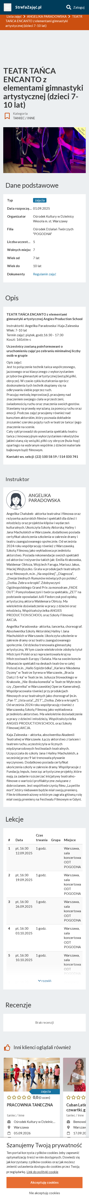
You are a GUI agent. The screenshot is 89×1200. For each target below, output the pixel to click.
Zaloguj (78, 7)
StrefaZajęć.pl (28, 7)
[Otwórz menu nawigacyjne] (7, 7)
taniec (19, 118)
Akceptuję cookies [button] (44, 1182)
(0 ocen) (44, 1097)
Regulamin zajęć (44, 274)
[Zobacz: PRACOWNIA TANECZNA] (32, 1075)
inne (31, 118)
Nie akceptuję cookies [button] (44, 1193)
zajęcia (46, 1091)
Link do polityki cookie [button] (42, 1172)
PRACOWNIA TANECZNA (30, 1104)
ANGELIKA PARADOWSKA (44, 497)
